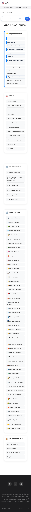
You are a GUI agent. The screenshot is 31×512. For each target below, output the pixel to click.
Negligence (10, 457)
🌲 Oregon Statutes (13, 373)
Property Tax (12, 144)
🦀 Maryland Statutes (13, 298)
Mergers (9, 70)
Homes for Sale (12, 110)
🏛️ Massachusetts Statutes (13, 303)
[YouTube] (21, 484)
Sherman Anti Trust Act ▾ (8, 7)
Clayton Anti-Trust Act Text (14, 80)
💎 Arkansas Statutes (13, 230)
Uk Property (11, 114)
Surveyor (10, 148)
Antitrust (10, 56)
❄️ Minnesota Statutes (14, 312)
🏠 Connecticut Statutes (14, 243)
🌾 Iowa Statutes (12, 277)
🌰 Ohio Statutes (12, 365)
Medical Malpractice (13, 452)
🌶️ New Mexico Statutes (14, 348)
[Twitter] (15, 484)
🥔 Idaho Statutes (12, 264)
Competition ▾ (24, 7)
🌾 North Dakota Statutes (15, 361)
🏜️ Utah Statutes (12, 403)
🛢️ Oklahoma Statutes (14, 369)
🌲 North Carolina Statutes (15, 357)
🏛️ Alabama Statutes (13, 218)
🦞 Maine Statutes (13, 294)
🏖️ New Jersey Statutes (14, 344)
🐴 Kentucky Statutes (13, 285)
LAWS (2, 12)
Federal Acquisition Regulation (15, 67)
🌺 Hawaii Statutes (13, 260)
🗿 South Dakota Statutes (15, 390)
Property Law (12, 101)
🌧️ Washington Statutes (14, 415)
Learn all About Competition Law (15, 46)
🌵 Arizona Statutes (13, 226)
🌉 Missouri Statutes (13, 321)
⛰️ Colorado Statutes (13, 239)
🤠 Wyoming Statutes (13, 428)
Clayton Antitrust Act (13, 77)
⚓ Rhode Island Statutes (15, 382)
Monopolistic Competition (15, 49)
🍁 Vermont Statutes (13, 407)
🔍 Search (27, 19)
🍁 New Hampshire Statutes (13, 339)
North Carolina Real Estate (16, 131)
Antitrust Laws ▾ (17, 7)
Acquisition (10, 63)
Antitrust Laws (11, 39)
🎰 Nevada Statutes (13, 333)
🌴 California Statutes (14, 235)
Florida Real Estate (13, 127)
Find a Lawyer (11, 448)
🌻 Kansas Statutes (13, 281)
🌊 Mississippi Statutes (14, 317)
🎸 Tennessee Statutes (14, 394)
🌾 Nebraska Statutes (14, 329)
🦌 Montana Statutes (13, 325)
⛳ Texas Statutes (12, 399)
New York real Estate (14, 135)
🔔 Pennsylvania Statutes (15, 378)
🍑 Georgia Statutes (13, 256)
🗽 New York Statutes (14, 352)
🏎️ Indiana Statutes (13, 273)
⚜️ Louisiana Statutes (14, 289)
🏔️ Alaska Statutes (13, 222)
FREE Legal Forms (12, 444)
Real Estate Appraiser (14, 105)
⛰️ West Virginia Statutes (15, 420)
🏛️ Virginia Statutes (13, 411)
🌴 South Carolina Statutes (15, 386)
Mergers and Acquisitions (15, 60)
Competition (11, 42)
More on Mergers (11, 73)
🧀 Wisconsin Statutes (14, 424)
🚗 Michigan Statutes (13, 308)
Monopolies (10, 53)
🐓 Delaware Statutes (14, 247)
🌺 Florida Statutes (13, 251)
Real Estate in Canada (14, 140)
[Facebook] (10, 484)
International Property (14, 118)
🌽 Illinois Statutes (13, 268)
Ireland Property (13, 123)
